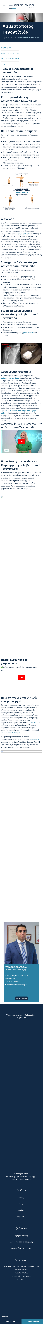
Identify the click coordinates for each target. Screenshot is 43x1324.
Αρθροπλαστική (21, 1235)
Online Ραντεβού (21, 998)
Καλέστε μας (11, 1321)
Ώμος (21, 1197)
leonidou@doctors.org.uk (17, 985)
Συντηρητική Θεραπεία (10, 53)
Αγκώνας (21, 1210)
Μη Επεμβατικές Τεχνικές (21, 1248)
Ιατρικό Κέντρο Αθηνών (21, 1179)
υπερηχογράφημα (22, 233)
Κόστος (4, 64)
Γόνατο (21, 1204)
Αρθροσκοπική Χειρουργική (21, 1242)
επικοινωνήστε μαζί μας (10, 732)
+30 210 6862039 (21, 1273)
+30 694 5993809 (13, 981)
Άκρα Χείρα (21, 1216)
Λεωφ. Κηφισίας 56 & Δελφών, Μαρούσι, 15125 (21, 1266)
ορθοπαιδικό (35, 739)
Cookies (5, 1317)
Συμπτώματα (6, 48)
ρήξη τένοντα (28, 332)
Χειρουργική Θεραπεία (10, 59)
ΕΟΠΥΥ (34, 722)
